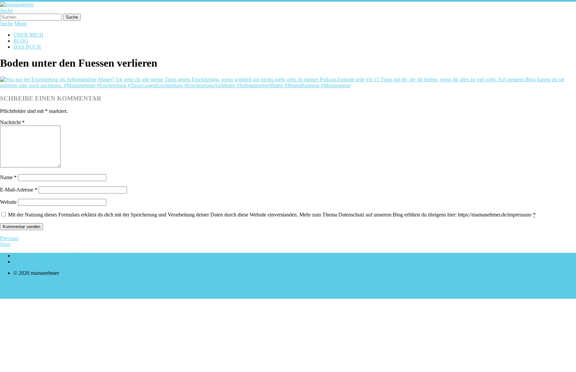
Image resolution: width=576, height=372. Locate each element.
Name (8, 177)
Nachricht (12, 122)
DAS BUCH (27, 47)
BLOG (20, 41)
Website (8, 202)
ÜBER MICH (28, 35)
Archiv (20, 261)
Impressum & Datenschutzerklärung (51, 255)
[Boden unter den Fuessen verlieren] (288, 85)
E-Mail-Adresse (18, 189)
